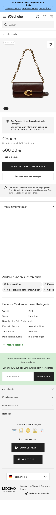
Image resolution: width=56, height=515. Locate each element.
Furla (30, 336)
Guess (5, 336)
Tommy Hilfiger (36, 362)
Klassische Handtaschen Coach (23, 315)
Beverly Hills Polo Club (14, 347)
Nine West (33, 357)
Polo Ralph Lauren (12, 362)
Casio (5, 342)
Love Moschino (36, 352)
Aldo (30, 347)
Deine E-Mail (12, 402)
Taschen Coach (15, 310)
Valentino (33, 342)
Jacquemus (8, 357)
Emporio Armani (10, 352)
